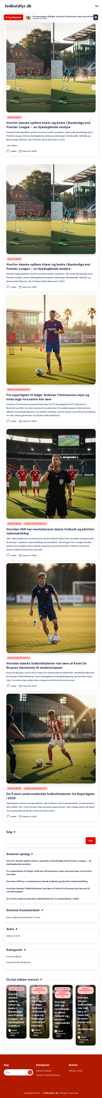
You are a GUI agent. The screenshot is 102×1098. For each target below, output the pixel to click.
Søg (9, 835)
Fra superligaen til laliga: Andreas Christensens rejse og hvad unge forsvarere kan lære (49, 876)
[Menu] (96, 6)
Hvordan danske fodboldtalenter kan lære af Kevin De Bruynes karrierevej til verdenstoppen (48, 894)
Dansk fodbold (14, 263)
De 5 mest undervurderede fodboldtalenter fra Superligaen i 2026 (42, 902)
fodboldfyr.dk (18, 6)
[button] (12, 149)
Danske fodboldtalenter (18, 117)
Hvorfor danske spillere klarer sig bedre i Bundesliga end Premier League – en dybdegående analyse (48, 866)
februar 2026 (13, 939)
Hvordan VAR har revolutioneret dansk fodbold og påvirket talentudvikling (47, 885)
